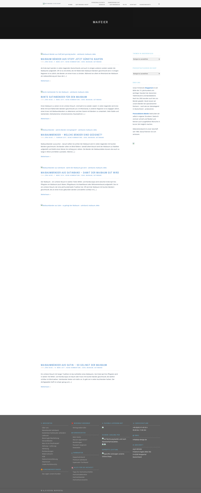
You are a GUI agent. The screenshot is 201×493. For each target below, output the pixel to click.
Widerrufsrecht (47, 454)
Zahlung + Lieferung (49, 446)
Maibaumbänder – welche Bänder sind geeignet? (71, 134)
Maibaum (89, 62)
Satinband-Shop (82, 4)
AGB (43, 456)
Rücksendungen (47, 451)
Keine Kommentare (73, 62)
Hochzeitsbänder (79, 477)
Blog (125, 4)
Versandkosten (47, 441)
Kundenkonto (145, 4)
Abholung (45, 449)
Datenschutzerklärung (50, 459)
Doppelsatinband (79, 457)
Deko (83, 62)
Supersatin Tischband (80, 462)
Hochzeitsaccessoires (80, 480)
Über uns (45, 428)
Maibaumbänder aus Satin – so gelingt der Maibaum (74, 365)
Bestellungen (77, 442)
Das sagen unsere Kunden (51, 474)
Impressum (46, 462)
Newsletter (76, 448)
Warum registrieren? (80, 440)
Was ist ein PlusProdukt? (50, 443)
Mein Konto (77, 437)
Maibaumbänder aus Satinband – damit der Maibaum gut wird (80, 172)
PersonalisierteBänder (98, 3)
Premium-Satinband (80, 460)
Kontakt (133, 4)
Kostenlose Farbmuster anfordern (54, 433)
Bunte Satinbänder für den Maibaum (64, 97)
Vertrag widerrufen (79, 428)
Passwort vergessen (80, 445)
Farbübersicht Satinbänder (114, 3)
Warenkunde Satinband (50, 430)
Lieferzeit (45, 435)
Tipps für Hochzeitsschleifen (83, 472)
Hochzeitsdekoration (80, 474)
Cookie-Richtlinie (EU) (49, 464)
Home (70, 4)
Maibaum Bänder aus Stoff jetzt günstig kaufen (72, 59)
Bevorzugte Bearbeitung (50, 438)
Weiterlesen (45, 81)
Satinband (97, 62)
